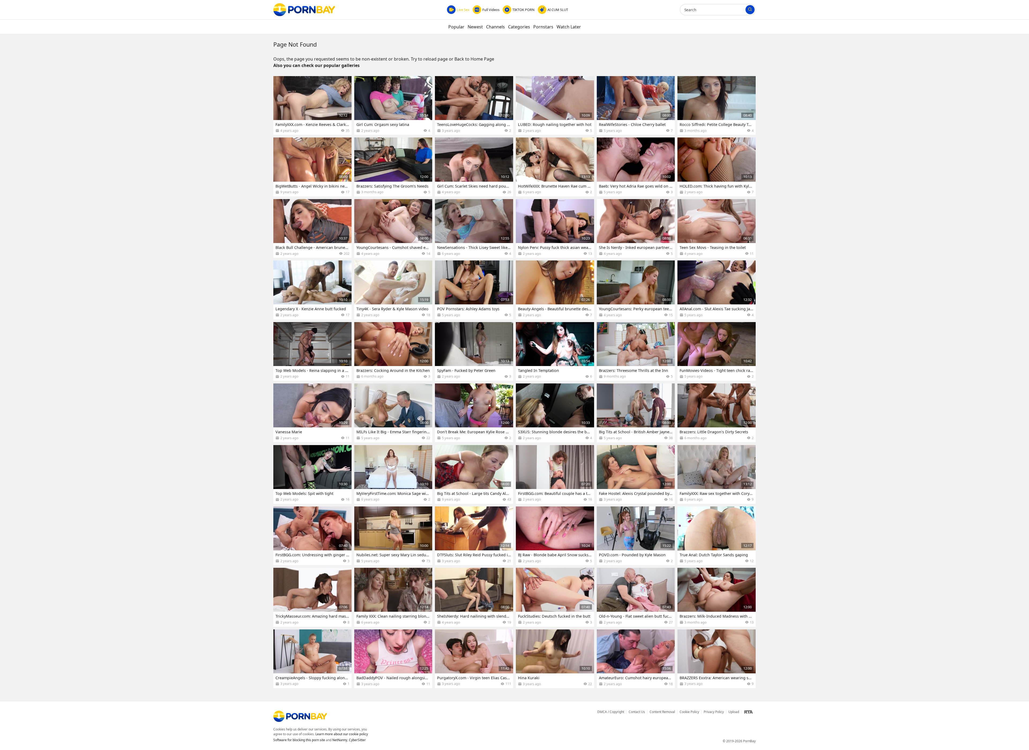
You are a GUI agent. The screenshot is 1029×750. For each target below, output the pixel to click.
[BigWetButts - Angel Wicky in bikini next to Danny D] (312, 166)
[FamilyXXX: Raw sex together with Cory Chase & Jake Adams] (716, 474)
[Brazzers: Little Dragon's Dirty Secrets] (716, 412)
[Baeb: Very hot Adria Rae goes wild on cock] (636, 166)
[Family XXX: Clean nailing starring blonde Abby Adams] (393, 597)
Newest (475, 27)
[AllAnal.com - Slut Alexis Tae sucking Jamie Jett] (716, 289)
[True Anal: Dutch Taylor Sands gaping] (716, 535)
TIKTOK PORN (523, 9)
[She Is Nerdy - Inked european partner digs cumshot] (636, 228)
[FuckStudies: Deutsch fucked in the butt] (555, 597)
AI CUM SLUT (557, 9)
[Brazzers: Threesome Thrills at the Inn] (636, 351)
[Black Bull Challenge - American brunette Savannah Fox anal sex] (312, 228)
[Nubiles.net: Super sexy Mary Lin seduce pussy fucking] (393, 535)
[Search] (750, 9)
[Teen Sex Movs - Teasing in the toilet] (716, 228)
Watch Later (569, 27)
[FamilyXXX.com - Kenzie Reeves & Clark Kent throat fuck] (312, 105)
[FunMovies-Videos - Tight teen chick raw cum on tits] (716, 351)
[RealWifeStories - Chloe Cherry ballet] (636, 105)
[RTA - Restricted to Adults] (748, 712)
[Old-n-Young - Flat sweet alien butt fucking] (636, 597)
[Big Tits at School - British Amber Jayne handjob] (636, 412)
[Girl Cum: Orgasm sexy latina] (393, 105)
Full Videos (490, 9)
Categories (519, 27)
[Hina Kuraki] (555, 658)
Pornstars (543, 27)
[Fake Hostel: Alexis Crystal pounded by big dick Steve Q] (636, 474)
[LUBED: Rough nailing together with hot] (555, 105)
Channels (495, 27)
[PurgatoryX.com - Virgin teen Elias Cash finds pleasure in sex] (474, 658)
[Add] (344, 82)
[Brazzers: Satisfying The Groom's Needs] (393, 166)
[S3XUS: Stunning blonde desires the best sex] (555, 412)
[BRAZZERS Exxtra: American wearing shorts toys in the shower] (716, 658)
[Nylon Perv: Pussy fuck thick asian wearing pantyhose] (555, 228)
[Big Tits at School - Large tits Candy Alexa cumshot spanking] (474, 474)
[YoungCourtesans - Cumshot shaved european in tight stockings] (393, 228)
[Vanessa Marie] (312, 412)
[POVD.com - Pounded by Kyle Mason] (636, 535)
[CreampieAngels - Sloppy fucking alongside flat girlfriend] (312, 658)
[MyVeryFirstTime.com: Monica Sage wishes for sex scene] (393, 474)
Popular (456, 27)
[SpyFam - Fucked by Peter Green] (474, 351)
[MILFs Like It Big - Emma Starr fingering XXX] (393, 412)
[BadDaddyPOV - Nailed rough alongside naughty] (393, 658)
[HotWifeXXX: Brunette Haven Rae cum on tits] (555, 166)
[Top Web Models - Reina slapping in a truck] (312, 351)
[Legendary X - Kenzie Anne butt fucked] (312, 289)
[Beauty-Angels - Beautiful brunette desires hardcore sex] (555, 289)
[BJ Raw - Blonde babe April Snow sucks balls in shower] (555, 535)
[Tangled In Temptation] (555, 351)
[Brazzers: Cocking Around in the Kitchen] (393, 351)
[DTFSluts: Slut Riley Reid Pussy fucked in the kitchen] (474, 535)
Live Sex (463, 9)
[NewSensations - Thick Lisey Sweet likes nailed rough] (474, 228)
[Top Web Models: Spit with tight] (312, 474)
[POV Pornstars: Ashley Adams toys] (474, 289)
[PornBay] (304, 9)
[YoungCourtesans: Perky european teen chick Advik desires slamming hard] (636, 289)
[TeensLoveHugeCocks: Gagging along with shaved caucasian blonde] (474, 105)
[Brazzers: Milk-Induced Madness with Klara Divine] (716, 597)
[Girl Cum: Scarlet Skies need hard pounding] (474, 166)
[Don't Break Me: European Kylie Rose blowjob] (474, 412)
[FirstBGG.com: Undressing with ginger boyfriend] (312, 535)
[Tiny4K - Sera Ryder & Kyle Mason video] (393, 289)
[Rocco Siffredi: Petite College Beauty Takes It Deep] (716, 105)
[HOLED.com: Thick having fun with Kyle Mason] (716, 166)
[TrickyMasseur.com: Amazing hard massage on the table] (312, 597)
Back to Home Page (474, 59)
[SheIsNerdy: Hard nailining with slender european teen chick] (474, 597)
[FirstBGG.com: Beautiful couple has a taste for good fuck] (555, 474)
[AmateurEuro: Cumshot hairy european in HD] (636, 658)
